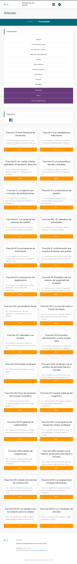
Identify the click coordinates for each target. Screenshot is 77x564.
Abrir (20, 149)
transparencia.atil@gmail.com (38, 550)
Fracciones (44, 21)
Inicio (29, 21)
